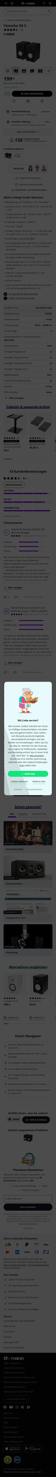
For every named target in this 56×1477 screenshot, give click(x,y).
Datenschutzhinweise (34, 789)
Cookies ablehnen (19, 781)
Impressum (18, 789)
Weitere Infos (39, 781)
